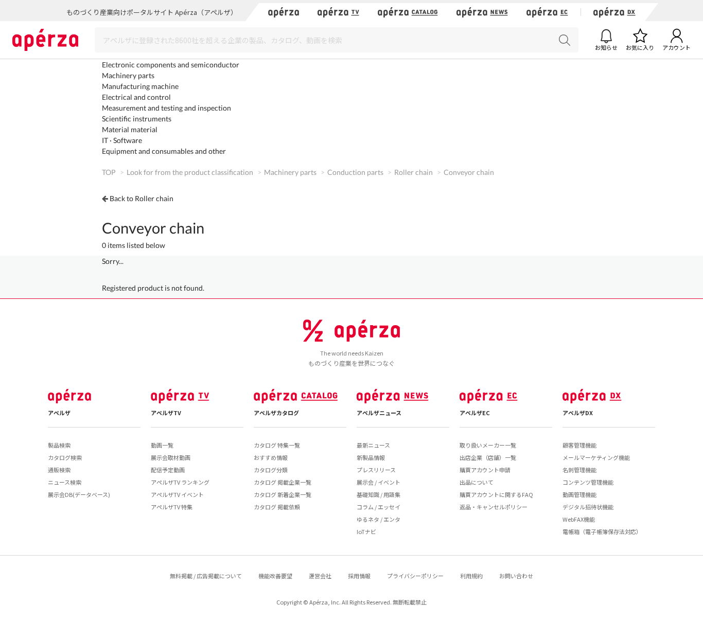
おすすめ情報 (271, 457)
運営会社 (320, 576)
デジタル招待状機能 (588, 507)
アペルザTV (166, 412)
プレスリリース (376, 470)
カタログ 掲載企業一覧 (282, 482)
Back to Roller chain (141, 198)
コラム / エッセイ (378, 507)
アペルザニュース (379, 412)
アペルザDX (578, 412)
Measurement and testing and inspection (166, 107)
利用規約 (471, 576)
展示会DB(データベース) (79, 494)
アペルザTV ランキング (180, 482)
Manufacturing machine (140, 86)
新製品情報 (371, 457)
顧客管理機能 (579, 445)
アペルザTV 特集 (171, 507)
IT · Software (122, 140)
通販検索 (59, 470)
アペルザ (59, 412)
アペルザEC (475, 412)
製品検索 (59, 445)
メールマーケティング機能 (596, 457)
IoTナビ (366, 531)
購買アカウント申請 (485, 470)
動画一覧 (162, 445)
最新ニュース (373, 445)
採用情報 (359, 576)
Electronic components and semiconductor (170, 64)
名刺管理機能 (579, 470)
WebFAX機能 (579, 519)
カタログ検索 (65, 457)
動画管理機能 (579, 494)
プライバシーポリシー (415, 576)
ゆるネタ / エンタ (378, 519)
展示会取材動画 (170, 457)
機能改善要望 (275, 576)
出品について (477, 482)
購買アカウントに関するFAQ (496, 494)
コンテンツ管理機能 (588, 482)
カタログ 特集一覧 (277, 445)
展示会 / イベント (378, 482)
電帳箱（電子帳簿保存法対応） (602, 531)
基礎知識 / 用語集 (378, 494)
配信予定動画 (168, 470)
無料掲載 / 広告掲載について (206, 576)
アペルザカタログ (276, 412)
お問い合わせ (516, 576)
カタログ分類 (271, 470)
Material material (129, 129)
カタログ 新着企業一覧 (282, 494)
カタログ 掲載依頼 (277, 507)
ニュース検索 (64, 482)
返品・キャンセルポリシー (494, 507)
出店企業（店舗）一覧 (488, 457)
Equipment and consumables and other (164, 151)
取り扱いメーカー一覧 (488, 445)
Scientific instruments (136, 118)
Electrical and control (136, 97)
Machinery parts (128, 75)
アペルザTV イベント (177, 494)
